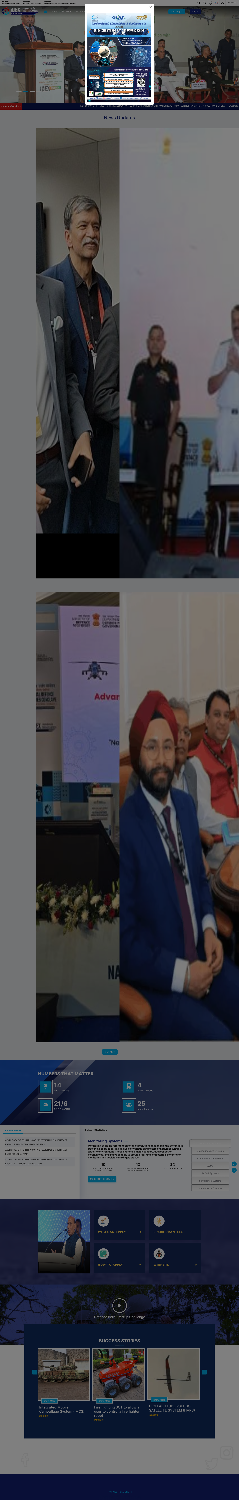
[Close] (150, 7)
